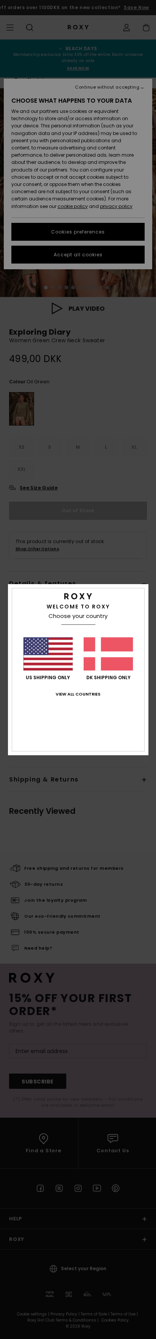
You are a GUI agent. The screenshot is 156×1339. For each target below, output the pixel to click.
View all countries (78, 694)
